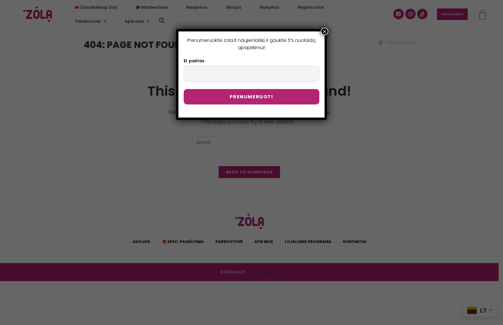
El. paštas (194, 61)
